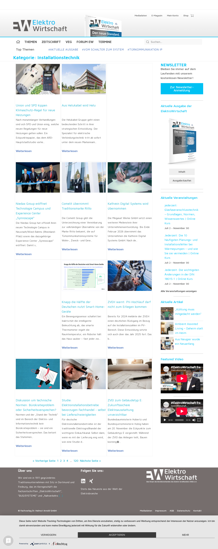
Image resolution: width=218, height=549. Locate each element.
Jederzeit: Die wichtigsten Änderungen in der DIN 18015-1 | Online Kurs (182, 274)
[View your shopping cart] (192, 16)
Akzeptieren (117, 534)
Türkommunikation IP (145, 49)
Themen (30, 42)
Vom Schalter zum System (103, 49)
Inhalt (182, 171)
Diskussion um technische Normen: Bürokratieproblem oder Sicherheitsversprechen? (36, 405)
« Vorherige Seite (44, 460)
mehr (185, 534)
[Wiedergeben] (164, 420)
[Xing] (91, 481)
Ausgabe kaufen (182, 180)
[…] (61, 495)
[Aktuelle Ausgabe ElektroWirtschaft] (182, 141)
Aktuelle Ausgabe (63, 49)
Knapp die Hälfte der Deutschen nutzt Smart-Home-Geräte (83, 306)
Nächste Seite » (90, 460)
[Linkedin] (83, 481)
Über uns (25, 470)
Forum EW (85, 42)
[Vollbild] (199, 420)
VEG (69, 42)
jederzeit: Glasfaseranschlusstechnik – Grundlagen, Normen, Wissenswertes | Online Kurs (182, 214)
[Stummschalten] (193, 420)
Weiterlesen (24, 151)
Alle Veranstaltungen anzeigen (179, 291)
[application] (182, 411)
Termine (105, 42)
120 (76, 460)
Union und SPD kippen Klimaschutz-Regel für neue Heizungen (35, 110)
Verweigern (48, 534)
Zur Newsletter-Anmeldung (182, 88)
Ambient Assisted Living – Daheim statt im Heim (189, 328)
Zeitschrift (51, 42)
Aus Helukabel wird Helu (79, 105)
